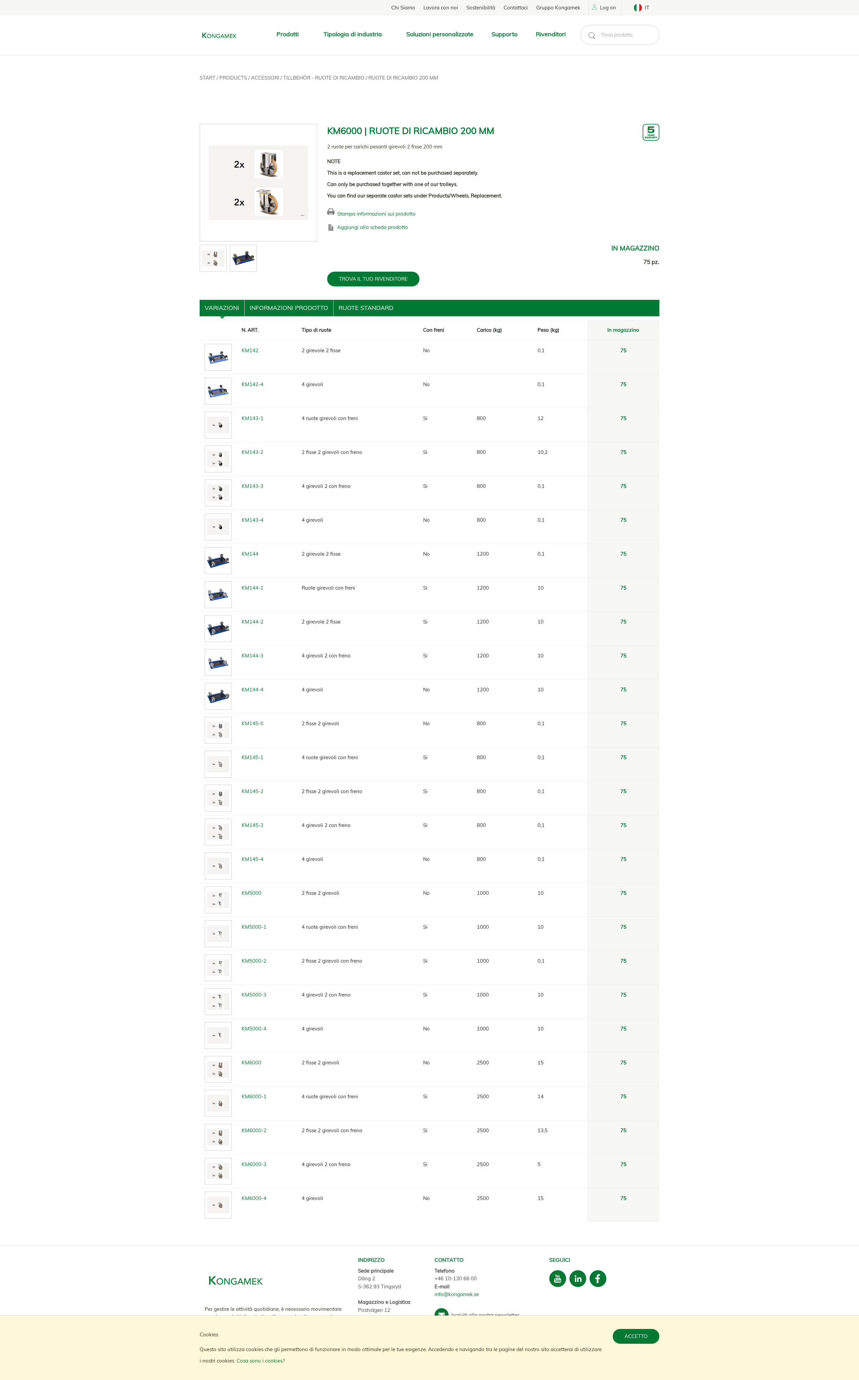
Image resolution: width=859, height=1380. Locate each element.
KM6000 (251, 1062)
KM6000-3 (254, 1164)
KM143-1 (252, 418)
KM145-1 (252, 757)
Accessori (266, 78)
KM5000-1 (254, 927)
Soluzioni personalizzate (439, 34)
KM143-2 (252, 452)
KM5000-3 (254, 995)
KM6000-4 (254, 1198)
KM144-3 (252, 655)
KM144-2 (252, 621)
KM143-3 (252, 486)
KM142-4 (252, 384)
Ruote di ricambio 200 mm (403, 78)
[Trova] (592, 35)
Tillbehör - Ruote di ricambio (324, 78)
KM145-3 (252, 825)
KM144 (250, 554)
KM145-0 (252, 723)
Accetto (636, 1336)
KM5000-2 (254, 961)
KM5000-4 (254, 1028)
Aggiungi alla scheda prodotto (372, 227)
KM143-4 (252, 520)
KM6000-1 (254, 1096)
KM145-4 (252, 859)
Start (208, 78)
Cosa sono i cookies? (261, 1361)
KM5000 (251, 893)
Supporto (504, 34)
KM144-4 (252, 689)
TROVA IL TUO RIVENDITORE (373, 279)
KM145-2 (252, 791)
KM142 (250, 350)
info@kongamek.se (457, 1294)
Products (233, 78)
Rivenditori (551, 34)
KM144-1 (252, 588)
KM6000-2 (254, 1130)
